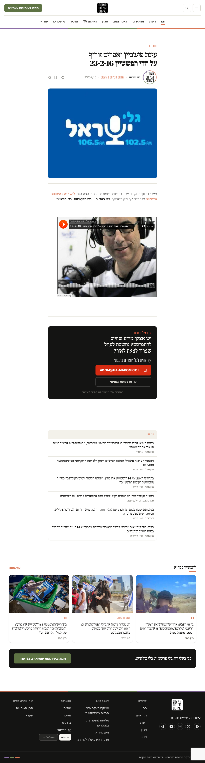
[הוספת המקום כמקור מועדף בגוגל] (49, 77)
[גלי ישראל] (150, 77)
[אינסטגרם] (180, 726)
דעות (152, 21)
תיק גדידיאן (102, 732)
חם (163, 21)
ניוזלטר (61, 730)
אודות (67, 708)
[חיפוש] (187, 8)
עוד (45, 21)
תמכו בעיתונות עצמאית (23, 8)
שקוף (29, 715)
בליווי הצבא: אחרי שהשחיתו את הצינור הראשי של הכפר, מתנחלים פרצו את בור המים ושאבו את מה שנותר (167, 628)
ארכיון (74, 21)
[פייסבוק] (197, 726)
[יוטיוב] (171, 726)
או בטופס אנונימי (121, 382)
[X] (188, 726)
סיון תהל (189, 638)
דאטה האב (120, 21)
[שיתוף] (62, 77)
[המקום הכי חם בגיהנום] (177, 706)
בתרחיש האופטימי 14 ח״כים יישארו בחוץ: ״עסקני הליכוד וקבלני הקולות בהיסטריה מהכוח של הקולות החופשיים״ (39, 628)
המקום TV (90, 21)
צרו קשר (66, 722)
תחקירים (138, 21)
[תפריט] (197, 8)
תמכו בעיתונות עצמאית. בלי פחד (42, 658)
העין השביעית (24, 708)
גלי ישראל (134, 77)
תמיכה (67, 715)
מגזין (105, 21)
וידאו (144, 737)
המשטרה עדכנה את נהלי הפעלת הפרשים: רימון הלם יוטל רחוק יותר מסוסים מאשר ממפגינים (105, 628)
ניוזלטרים (59, 21)
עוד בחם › (14, 568)
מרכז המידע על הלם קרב (93, 740)
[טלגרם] (162, 726)
